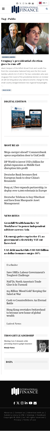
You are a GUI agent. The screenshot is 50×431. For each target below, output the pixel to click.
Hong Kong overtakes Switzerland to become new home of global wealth (26, 312)
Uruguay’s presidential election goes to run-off (21, 62)
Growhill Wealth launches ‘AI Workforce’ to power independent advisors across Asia (24, 226)
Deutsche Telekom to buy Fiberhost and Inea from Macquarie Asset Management (24, 200)
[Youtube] (30, 403)
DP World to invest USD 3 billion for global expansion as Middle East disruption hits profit (24, 165)
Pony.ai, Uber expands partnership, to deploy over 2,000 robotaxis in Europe (25, 188)
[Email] (35, 403)
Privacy (17, 420)
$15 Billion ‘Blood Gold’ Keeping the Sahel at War (26, 292)
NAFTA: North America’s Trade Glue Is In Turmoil (24, 283)
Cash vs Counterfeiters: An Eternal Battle (26, 301)
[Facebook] (14, 403)
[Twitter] (18, 403)
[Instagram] (22, 403)
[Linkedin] (26, 403)
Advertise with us (35, 412)
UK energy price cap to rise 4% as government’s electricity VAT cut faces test (24, 240)
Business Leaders (8, 57)
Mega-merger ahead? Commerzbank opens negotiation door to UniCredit (25, 153)
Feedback (41, 415)
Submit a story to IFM (14, 415)
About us (8, 412)
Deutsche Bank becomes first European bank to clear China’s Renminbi (21, 178)
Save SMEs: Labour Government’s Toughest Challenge (26, 273)
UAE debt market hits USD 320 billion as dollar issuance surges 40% (26, 251)
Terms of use (29, 420)
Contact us (20, 412)
